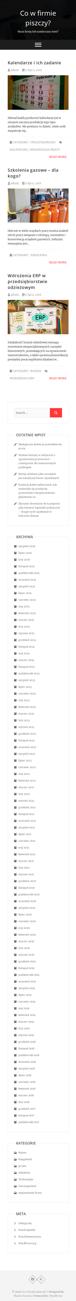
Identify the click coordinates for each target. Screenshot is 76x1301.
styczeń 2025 (26, 633)
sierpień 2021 (26, 827)
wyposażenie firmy (30, 1192)
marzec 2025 (26, 619)
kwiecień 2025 (27, 613)
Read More (57, 157)
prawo (22, 1165)
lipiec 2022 (25, 760)
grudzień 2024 (27, 639)
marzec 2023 (26, 713)
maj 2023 (24, 700)
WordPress (55, 1295)
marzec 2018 (26, 1095)
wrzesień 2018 (27, 1061)
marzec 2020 (26, 941)
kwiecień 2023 (27, 706)
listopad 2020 (26, 887)
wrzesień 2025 (27, 579)
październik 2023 (29, 673)
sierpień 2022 (26, 753)
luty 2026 (24, 559)
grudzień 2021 (26, 807)
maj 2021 (23, 847)
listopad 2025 (26, 566)
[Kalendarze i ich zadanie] (38, 92)
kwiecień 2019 (26, 1014)
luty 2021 (23, 867)
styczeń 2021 (26, 874)
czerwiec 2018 (26, 1081)
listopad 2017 (26, 1115)
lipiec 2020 (25, 914)
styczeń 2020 (26, 954)
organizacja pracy (44, 149)
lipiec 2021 (24, 834)
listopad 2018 (26, 1048)
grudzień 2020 (27, 881)
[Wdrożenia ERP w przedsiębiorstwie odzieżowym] (38, 317)
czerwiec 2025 (27, 599)
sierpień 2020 (26, 907)
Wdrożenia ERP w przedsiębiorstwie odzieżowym (27, 281)
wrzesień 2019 (27, 981)
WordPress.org (27, 1243)
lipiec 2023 (25, 686)
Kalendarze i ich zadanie (34, 63)
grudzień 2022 (27, 733)
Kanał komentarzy (29, 1236)
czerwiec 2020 (27, 921)
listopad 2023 (26, 666)
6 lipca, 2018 (33, 294)
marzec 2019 (26, 1021)
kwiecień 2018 (26, 1088)
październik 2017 (28, 1122)
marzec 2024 (26, 660)
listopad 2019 (26, 968)
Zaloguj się (25, 1223)
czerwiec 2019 (26, 1001)
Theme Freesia (23, 1295)
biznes (35, 371)
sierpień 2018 (26, 1068)
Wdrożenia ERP (22, 378)
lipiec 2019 (24, 994)
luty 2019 (24, 1028)
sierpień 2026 (26, 546)
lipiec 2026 (25, 552)
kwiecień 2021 (26, 854)
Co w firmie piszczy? (38, 17)
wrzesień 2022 (27, 747)
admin (14, 70)
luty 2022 (24, 793)
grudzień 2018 (27, 1041)
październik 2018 (28, 1055)
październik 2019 (28, 974)
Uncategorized (43, 142)
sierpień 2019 (26, 988)
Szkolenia (38, 255)
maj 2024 (24, 653)
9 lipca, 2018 (33, 183)
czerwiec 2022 (27, 767)
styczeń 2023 (26, 727)
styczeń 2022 (26, 800)
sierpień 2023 (26, 680)
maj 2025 (24, 606)
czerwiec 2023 (27, 693)
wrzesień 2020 (27, 901)
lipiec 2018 (24, 1075)
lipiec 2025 (25, 593)
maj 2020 (24, 927)
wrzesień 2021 (27, 820)
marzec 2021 (26, 860)
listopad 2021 (26, 814)
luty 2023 (24, 720)
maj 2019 (23, 1008)
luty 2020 (24, 948)
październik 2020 (29, 894)
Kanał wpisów (26, 1229)
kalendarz (19, 149)
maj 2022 (24, 773)
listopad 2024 (26, 646)
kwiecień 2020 (27, 934)
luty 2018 (24, 1102)
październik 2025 (29, 573)
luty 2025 (24, 626)
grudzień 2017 (26, 1108)
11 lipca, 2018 (33, 70)
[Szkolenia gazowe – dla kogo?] (38, 206)
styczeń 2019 (26, 1035)
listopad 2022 (26, 740)
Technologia (25, 1179)
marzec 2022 (26, 787)
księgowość (25, 1159)
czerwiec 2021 (26, 840)
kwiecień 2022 (27, 780)
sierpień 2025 (26, 586)
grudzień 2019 (27, 961)
